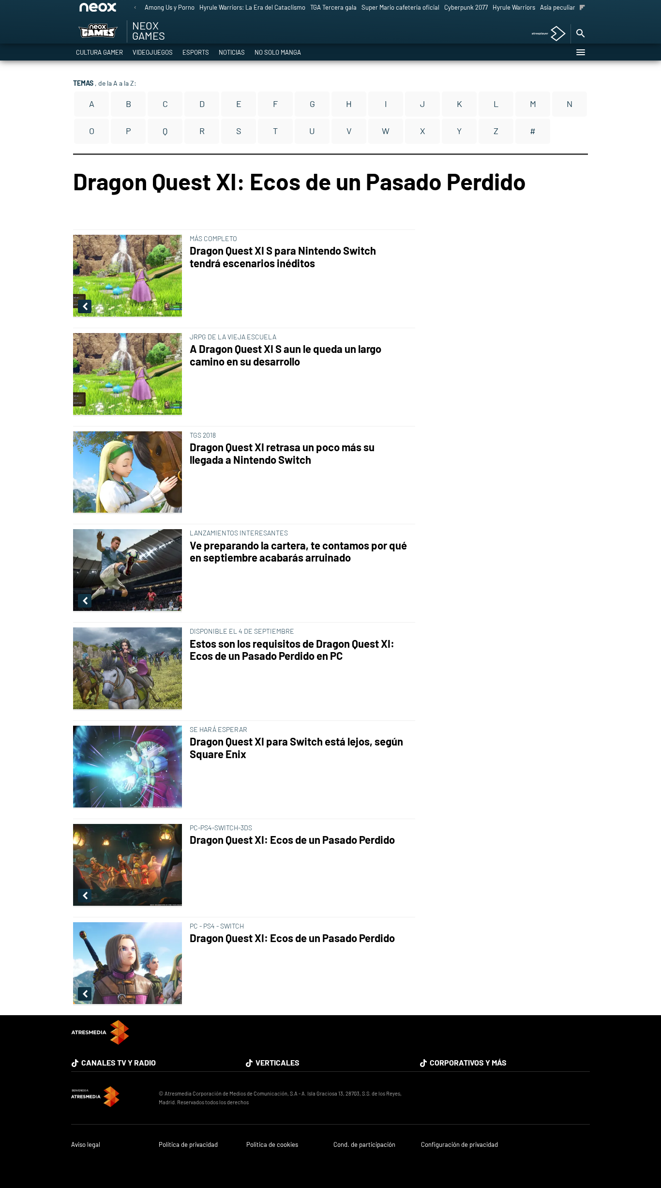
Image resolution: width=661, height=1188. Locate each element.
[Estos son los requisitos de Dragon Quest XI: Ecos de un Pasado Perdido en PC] (129, 669)
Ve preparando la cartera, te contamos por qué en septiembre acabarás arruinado (298, 551)
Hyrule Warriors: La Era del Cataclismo (252, 7)
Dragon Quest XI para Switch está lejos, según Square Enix (296, 747)
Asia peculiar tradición (570, 7)
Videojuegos (153, 52)
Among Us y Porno (170, 7)
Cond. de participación (364, 1144)
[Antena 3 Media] (110, 1098)
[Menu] (580, 52)
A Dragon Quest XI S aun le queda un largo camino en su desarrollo (285, 355)
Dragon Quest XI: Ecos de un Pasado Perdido (292, 840)
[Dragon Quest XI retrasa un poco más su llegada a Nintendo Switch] (129, 473)
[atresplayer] (545, 34)
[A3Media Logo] (100, 1041)
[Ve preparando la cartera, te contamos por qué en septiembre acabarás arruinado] (129, 570)
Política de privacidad (188, 1144)
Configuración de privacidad (459, 1144)
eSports (195, 52)
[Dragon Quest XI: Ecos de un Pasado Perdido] (129, 865)
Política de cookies (272, 1144)
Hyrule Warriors (514, 7)
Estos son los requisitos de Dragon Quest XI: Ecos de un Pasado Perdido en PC (292, 650)
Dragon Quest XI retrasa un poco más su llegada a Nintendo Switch (282, 453)
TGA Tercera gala (333, 7)
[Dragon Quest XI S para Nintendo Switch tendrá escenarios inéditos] (129, 276)
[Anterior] (135, 8)
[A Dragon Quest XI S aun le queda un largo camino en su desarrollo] (129, 374)
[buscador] (580, 34)
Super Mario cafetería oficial (400, 7)
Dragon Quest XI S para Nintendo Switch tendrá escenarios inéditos (283, 256)
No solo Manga (278, 52)
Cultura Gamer (99, 52)
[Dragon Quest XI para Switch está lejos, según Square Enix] (129, 767)
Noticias (232, 52)
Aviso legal (85, 1144)
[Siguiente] (582, 8)
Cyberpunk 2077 (466, 7)
